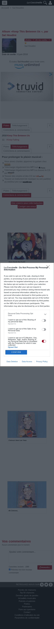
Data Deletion (12, 361)
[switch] (44, 320)
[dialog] (27, 314)
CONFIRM (16, 352)
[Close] (48, 267)
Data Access (27, 361)
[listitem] (27, 314)
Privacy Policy (42, 361)
